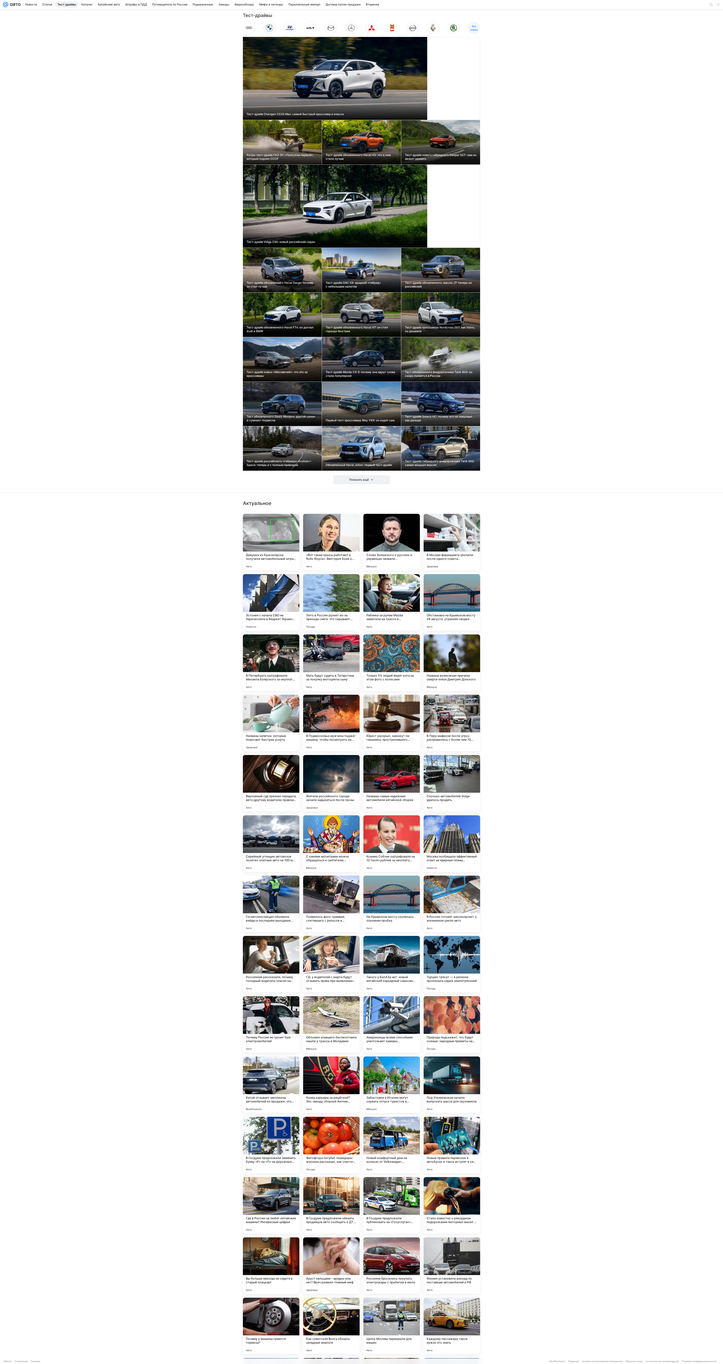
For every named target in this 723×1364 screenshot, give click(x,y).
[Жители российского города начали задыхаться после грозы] (331, 783)
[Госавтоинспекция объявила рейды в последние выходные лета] (271, 904)
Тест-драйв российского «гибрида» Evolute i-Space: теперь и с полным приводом (279, 463)
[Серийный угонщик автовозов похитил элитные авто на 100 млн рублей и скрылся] (271, 843)
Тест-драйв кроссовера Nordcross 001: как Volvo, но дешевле (440, 329)
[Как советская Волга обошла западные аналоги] (331, 1326)
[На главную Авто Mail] (14, 4)
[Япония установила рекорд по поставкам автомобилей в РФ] (452, 1265)
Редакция (573, 1361)
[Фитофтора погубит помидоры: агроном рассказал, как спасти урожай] (331, 1145)
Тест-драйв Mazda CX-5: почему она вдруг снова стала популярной (360, 374)
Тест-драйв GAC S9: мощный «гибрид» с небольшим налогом (353, 284)
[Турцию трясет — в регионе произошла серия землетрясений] (452, 964)
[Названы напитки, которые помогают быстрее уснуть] (271, 723)
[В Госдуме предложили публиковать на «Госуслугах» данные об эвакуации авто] (391, 1205)
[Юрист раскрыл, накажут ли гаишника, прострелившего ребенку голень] (391, 723)
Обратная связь (634, 1361)
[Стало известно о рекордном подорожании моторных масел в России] (452, 1205)
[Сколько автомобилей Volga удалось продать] (452, 783)
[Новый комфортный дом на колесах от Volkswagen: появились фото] (391, 1145)
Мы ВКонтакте (557, 1361)
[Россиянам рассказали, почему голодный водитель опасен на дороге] (271, 964)
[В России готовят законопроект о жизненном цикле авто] (452, 904)
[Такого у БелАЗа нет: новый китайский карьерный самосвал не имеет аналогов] (391, 964)
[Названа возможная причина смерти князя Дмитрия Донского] (452, 662)
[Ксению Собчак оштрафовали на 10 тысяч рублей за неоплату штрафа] (391, 843)
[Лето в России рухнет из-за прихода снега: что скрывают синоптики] (331, 602)
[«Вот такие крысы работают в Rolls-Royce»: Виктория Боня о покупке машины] (331, 542)
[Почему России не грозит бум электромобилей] (271, 1024)
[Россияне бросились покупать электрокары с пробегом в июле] (391, 1265)
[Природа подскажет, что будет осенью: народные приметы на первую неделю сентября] (452, 1024)
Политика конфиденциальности (699, 1361)
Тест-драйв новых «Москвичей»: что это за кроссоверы (277, 374)
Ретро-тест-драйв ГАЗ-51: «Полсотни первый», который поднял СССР (280, 157)
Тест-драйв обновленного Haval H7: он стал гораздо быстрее (357, 329)
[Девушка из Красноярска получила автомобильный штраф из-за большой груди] (271, 542)
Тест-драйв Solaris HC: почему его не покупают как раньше (438, 418)
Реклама (35, 1361)
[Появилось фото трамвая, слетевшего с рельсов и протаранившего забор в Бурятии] (331, 904)
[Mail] (5, 4)
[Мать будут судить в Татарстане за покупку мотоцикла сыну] (331, 662)
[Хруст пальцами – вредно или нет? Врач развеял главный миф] (331, 1265)
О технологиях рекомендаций (662, 1361)
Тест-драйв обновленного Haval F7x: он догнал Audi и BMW (280, 329)
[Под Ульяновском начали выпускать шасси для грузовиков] (452, 1084)
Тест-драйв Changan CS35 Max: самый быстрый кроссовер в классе (295, 114)
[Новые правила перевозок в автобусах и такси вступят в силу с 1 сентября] (452, 1145)
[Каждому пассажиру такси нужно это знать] (452, 1326)
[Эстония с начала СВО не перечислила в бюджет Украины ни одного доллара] (271, 602)
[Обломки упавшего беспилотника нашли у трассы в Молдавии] (331, 1024)
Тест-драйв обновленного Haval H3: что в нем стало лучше (358, 157)
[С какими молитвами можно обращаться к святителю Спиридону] (331, 843)
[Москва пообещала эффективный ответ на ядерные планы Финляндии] (452, 843)
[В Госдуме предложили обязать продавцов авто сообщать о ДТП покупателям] (331, 1205)
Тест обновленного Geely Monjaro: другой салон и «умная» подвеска (281, 418)
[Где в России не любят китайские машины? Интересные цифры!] (271, 1205)
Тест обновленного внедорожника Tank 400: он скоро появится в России (438, 374)
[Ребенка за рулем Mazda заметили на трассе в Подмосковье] (391, 602)
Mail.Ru (8, 1361)
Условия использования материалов (602, 1361)
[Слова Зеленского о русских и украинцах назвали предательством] (391, 542)
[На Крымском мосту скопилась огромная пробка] (391, 904)
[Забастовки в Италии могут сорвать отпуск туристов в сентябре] (391, 1084)
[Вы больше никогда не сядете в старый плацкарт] (271, 1265)
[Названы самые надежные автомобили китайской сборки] (391, 783)
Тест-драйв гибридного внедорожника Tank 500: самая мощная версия (439, 463)
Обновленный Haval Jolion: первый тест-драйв (359, 465)
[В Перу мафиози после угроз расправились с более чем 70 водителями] (452, 723)
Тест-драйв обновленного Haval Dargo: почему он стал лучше (280, 284)
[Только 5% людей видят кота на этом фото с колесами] (391, 662)
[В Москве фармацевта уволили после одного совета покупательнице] (452, 542)
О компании (21, 1361)
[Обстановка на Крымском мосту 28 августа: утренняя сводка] (452, 602)
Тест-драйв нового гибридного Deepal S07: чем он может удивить (440, 157)
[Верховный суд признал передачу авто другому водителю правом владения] (271, 783)
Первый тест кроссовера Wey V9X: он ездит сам (360, 420)
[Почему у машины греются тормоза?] (271, 1326)
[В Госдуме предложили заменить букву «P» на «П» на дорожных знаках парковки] (271, 1145)
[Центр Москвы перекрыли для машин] (391, 1326)
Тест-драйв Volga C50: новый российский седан (281, 242)
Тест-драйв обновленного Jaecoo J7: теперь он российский (438, 284)
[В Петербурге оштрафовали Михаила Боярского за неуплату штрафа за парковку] (271, 662)
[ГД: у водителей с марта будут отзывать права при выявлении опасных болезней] (331, 964)
